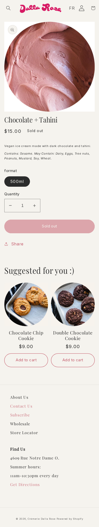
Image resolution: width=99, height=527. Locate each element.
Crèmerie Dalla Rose (41, 518)
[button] (8, 8)
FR (72, 8)
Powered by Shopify (70, 518)
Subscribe (20, 414)
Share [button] (17, 243)
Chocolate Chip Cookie (26, 335)
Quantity (12, 194)
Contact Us (21, 406)
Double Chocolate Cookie (73, 335)
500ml (17, 181)
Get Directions (25, 484)
